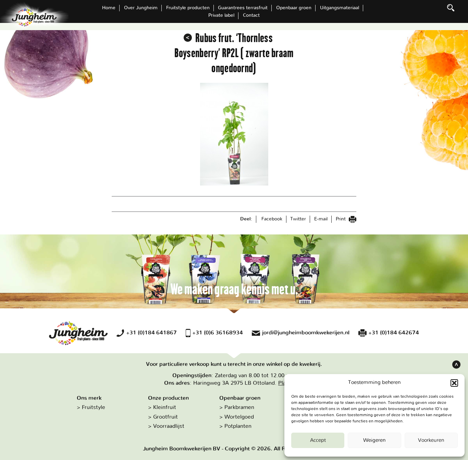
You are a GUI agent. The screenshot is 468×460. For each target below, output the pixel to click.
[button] (454, 383)
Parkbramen (239, 407)
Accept (318, 440)
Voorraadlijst (168, 426)
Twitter (298, 219)
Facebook (271, 219)
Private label (221, 15)
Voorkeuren (431, 440)
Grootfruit (165, 417)
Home (108, 7)
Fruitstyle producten (188, 7)
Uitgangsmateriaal (339, 7)
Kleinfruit (164, 407)
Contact (251, 15)
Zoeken (451, 8)
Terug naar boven (456, 364)
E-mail (321, 219)
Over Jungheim (141, 7)
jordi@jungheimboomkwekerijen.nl (305, 332)
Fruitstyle (93, 407)
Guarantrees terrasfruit (243, 7)
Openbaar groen (293, 7)
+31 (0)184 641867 (151, 332)
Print (341, 219)
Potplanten (237, 426)
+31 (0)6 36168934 (217, 332)
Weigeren (374, 440)
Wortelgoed (239, 417)
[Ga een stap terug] (188, 38)
